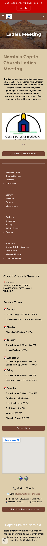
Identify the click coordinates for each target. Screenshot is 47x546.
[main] (23, 34)
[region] (23, 6)
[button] (3, 16)
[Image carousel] (23, 129)
